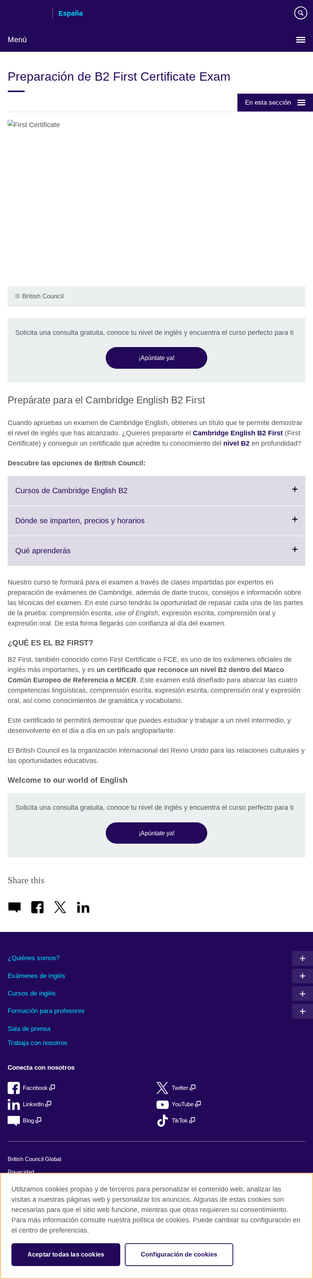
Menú (17, 39)
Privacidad (21, 1172)
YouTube (183, 1104)
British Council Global (34, 1159)
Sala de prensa (29, 1028)
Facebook (36, 1088)
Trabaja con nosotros (38, 1042)
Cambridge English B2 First (238, 433)
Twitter (181, 1088)
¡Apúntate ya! (156, 357)
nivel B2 (236, 443)
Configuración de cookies (179, 1254)
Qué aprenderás (61, 556)
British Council (27, 14)
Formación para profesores (46, 1011)
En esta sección (268, 102)
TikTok (180, 1120)
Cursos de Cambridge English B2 (90, 496)
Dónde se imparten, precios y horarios (98, 526)
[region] (156, 1226)
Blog (29, 1120)
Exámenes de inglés (36, 976)
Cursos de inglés (32, 993)
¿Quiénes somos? (34, 958)
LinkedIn (34, 1104)
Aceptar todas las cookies (65, 1254)
